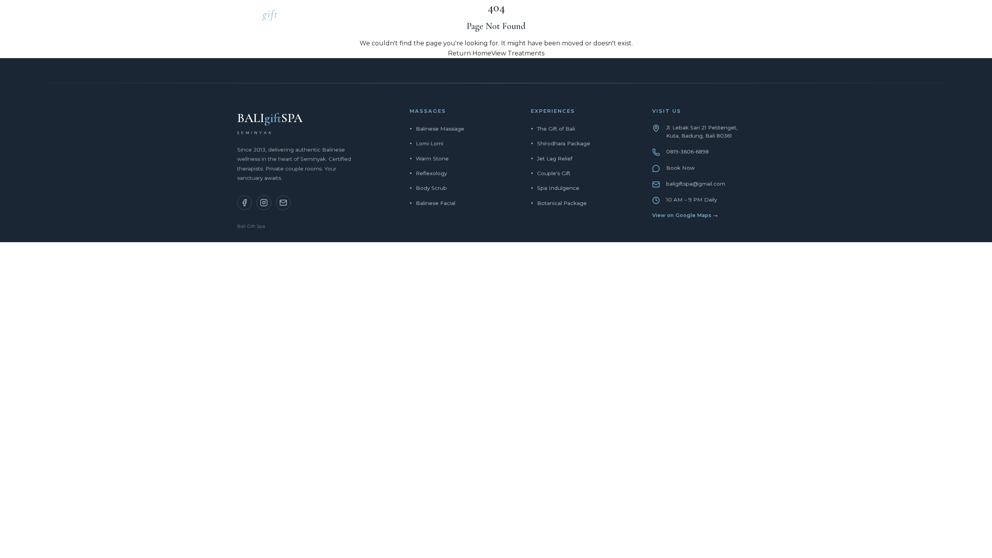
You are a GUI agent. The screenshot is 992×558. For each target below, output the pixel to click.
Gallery (706, 16)
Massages (564, 16)
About (666, 16)
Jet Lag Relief (554, 158)
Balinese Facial (435, 203)
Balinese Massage (440, 129)
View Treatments (517, 53)
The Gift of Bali (556, 129)
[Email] (283, 202)
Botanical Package (562, 203)
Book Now (680, 168)
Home (523, 16)
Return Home (469, 53)
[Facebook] (244, 202)
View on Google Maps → (685, 215)
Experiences (618, 16)
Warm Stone (432, 158)
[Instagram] (264, 202)
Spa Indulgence (558, 188)
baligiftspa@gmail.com (695, 184)
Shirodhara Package (563, 143)
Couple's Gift (553, 173)
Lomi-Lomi (429, 143)
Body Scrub (431, 188)
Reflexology (431, 173)
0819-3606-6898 (687, 151)
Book (745, 16)
